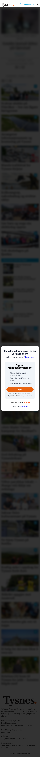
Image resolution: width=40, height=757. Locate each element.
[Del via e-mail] (23, 67)
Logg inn (20, 357)
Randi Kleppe (6, 732)
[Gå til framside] (7, 5)
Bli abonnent (26, 5)
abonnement (24, 406)
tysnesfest (11, 76)
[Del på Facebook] (16, 67)
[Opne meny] (37, 5)
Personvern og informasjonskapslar (16, 725)
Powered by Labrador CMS (20, 754)
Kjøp (20, 390)
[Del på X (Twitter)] (20, 67)
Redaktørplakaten (8, 723)
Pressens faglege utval (10, 721)
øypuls (30, 76)
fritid (22, 76)
